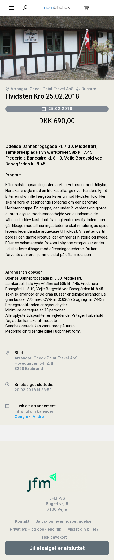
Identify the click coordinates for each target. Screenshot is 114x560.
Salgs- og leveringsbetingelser (64, 521)
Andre (38, 416)
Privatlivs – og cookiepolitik (35, 529)
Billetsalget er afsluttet (57, 548)
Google (21, 416)
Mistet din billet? (82, 529)
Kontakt (22, 521)
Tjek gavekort (54, 537)
